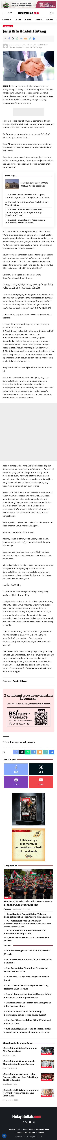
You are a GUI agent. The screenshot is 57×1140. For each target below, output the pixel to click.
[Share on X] (13, 38)
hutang (13, 742)
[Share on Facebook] (9, 38)
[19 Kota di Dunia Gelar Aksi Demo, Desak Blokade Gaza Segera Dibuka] (28, 884)
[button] (5, 13)
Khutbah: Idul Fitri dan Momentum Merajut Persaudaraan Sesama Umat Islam (21, 1093)
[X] (41, 769)
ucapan (31, 742)
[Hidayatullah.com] (28, 13)
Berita (7, 897)
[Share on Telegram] (21, 38)
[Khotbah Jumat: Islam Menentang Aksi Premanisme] (47, 1051)
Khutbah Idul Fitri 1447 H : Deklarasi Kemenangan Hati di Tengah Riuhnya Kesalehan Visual (24, 212)
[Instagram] (16, 782)
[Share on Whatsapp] (17, 38)
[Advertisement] (28, 112)
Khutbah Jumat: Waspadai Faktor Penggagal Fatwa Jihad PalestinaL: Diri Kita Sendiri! (20, 1077)
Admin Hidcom (15, 45)
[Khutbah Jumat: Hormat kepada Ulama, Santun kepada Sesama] (47, 1064)
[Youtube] (41, 782)
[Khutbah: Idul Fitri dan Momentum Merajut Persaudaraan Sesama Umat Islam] (47, 1093)
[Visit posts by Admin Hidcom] (5, 46)
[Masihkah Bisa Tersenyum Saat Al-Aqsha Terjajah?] (12, 184)
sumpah (22, 742)
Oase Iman (8, 26)
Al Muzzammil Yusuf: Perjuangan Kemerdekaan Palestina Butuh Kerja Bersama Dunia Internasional (27, 924)
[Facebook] (16, 769)
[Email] (25, 38)
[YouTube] (30, 1122)
